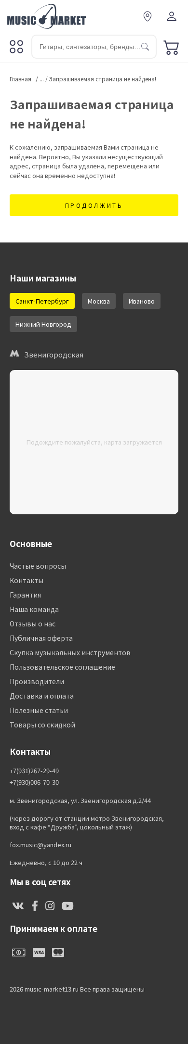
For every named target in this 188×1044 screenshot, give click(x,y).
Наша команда (34, 609)
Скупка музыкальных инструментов (70, 652)
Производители (37, 681)
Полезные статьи (39, 710)
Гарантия (25, 594)
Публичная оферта (41, 638)
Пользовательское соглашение (62, 667)
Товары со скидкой (42, 724)
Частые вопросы (38, 566)
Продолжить (94, 205)
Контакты (26, 580)
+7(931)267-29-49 (34, 770)
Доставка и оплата (42, 695)
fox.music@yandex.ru (40, 844)
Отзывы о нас (32, 623)
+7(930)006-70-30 (34, 782)
